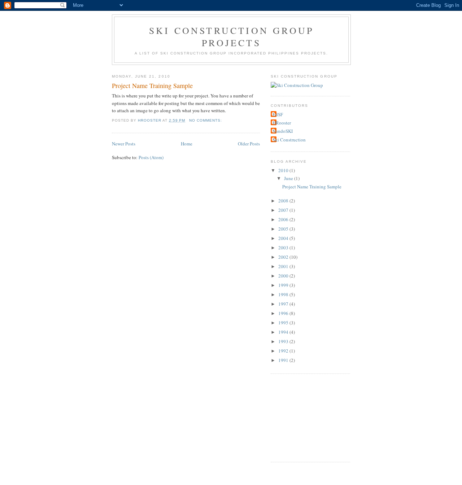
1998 (283, 294)
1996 (283, 313)
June (289, 178)
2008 (283, 200)
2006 (283, 219)
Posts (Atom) (151, 157)
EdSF (278, 114)
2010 (283, 170)
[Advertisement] (307, 417)
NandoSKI (283, 131)
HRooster (282, 122)
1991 (283, 360)
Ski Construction (289, 139)
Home (186, 143)
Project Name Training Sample (152, 85)
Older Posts (249, 143)
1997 (283, 304)
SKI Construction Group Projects (231, 36)
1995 (283, 322)
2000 (283, 275)
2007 (283, 210)
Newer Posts (123, 143)
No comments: (206, 120)
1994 (283, 332)
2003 (283, 247)
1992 (283, 351)
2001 (283, 266)
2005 (283, 229)
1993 (283, 341)
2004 (283, 238)
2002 (283, 257)
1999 (283, 285)
